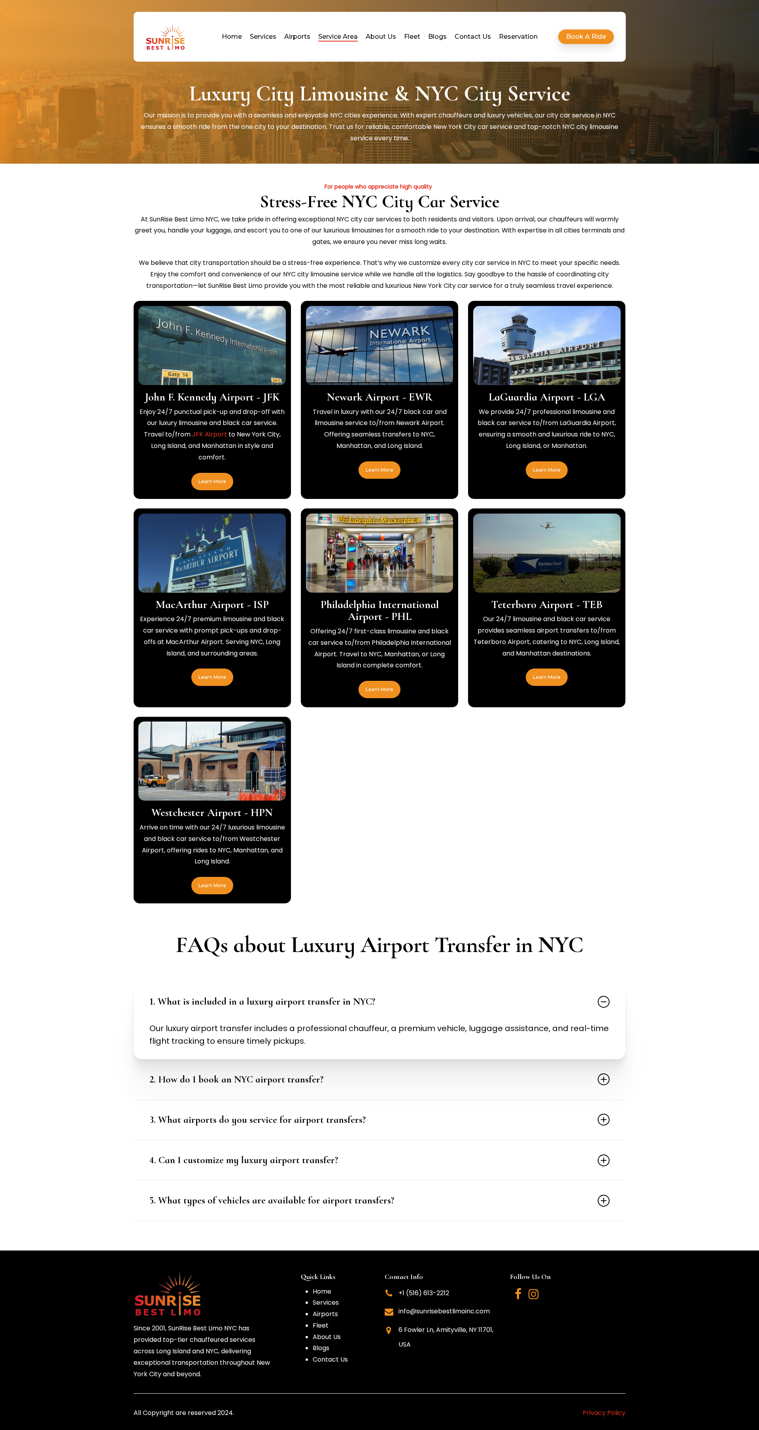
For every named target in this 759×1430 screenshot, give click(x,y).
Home (322, 1291)
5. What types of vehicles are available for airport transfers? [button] (271, 1200)
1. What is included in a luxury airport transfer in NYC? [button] (262, 1001)
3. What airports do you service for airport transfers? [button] (257, 1120)
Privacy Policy (604, 1412)
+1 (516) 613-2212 (423, 1293)
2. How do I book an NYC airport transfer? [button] (236, 1079)
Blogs (321, 1348)
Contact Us (330, 1359)
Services (326, 1302)
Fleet (321, 1325)
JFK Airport (209, 434)
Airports (325, 1314)
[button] (212, 481)
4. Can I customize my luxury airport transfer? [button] (243, 1160)
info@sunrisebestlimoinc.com (444, 1311)
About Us (327, 1336)
